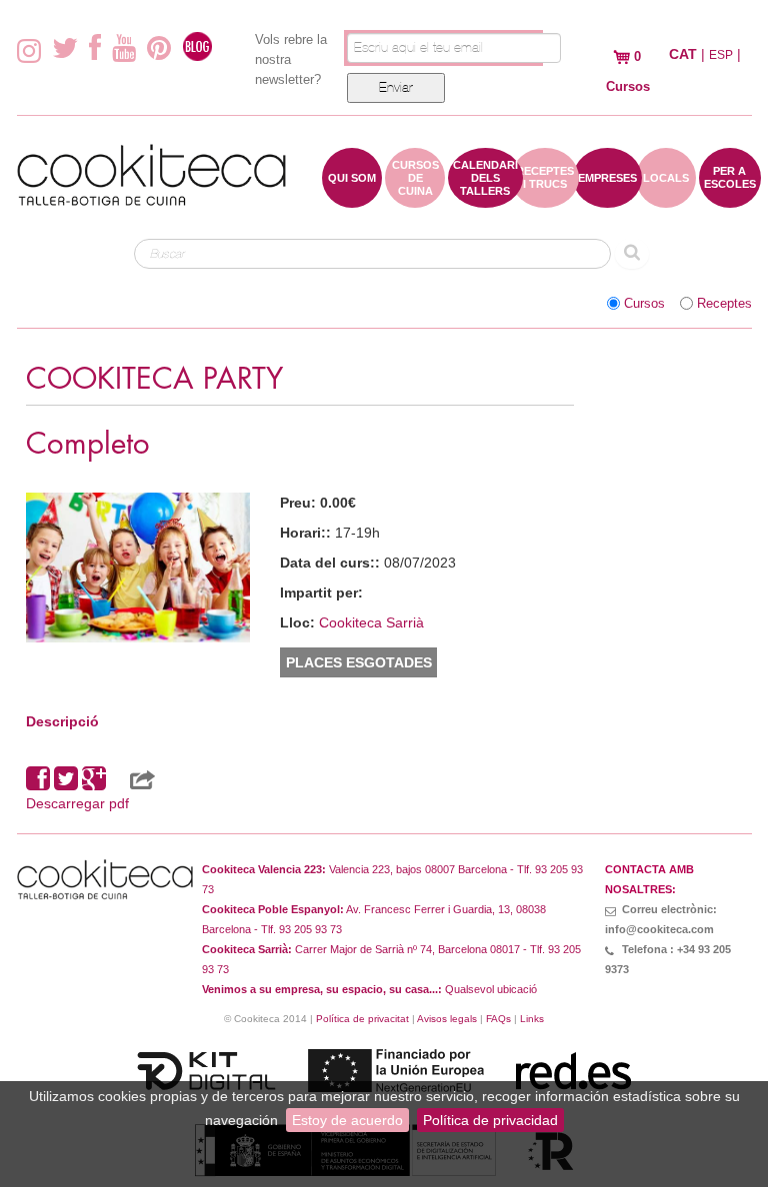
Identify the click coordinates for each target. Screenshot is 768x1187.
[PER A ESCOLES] (730, 198)
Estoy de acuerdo (347, 1120)
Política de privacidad (490, 1120)
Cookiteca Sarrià (371, 622)
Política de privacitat (362, 1018)
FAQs (498, 1018)
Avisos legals (447, 1018)
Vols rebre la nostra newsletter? (291, 59)
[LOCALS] (666, 198)
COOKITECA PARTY (154, 379)
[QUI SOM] (352, 198)
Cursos (644, 304)
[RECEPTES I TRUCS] (545, 198)
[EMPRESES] (607, 198)
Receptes (724, 304)
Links (532, 1018)
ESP (721, 55)
